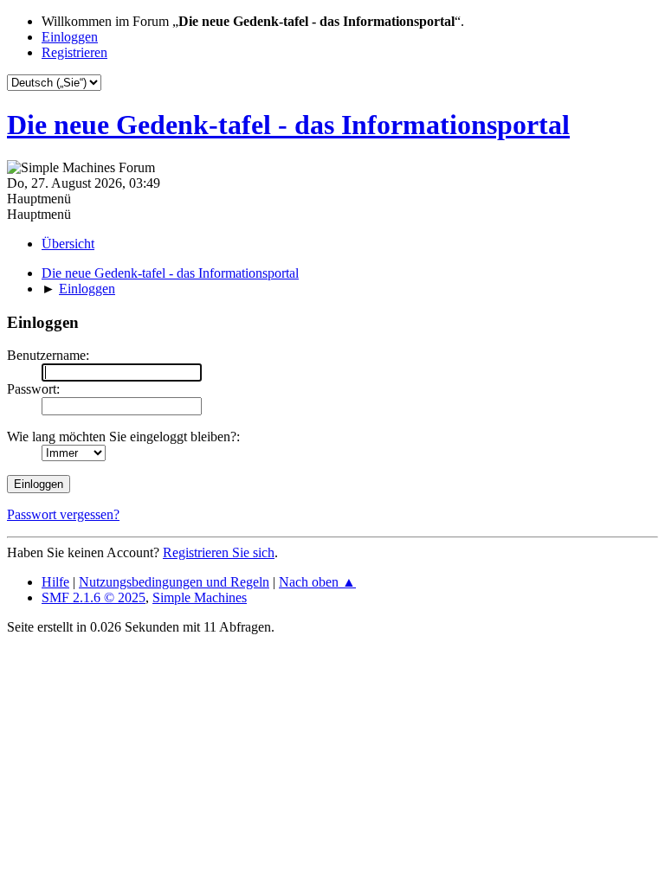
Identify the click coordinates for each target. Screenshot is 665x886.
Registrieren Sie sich (218, 552)
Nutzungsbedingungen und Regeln (174, 582)
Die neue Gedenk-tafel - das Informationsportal (288, 124)
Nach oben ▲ (317, 582)
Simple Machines (199, 597)
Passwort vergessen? (63, 514)
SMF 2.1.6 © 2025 (93, 597)
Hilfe (55, 582)
